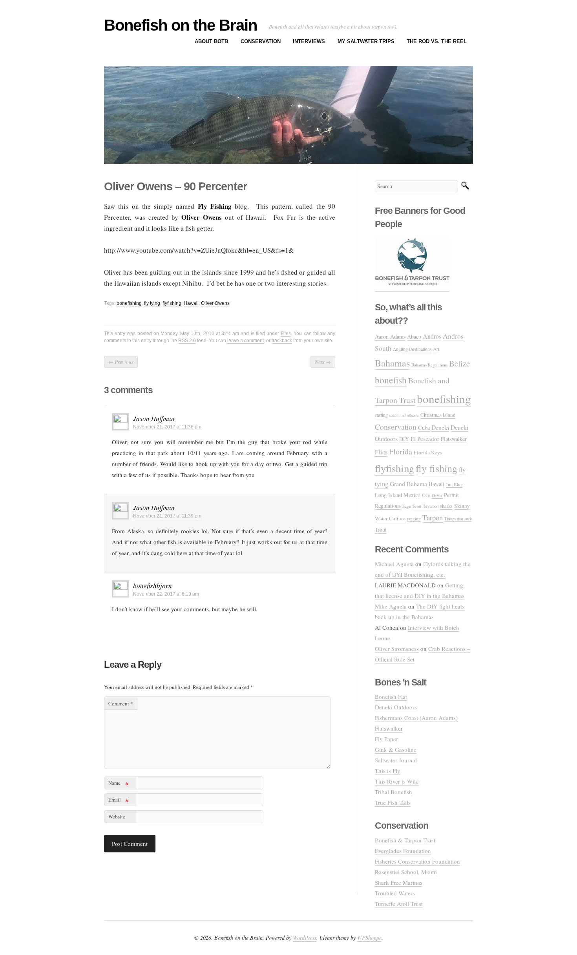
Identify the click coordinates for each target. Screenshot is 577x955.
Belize (459, 363)
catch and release (404, 415)
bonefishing (129, 303)
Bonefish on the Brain (180, 25)
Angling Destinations (412, 349)
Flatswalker (454, 439)
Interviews (309, 41)
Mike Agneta (391, 606)
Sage (406, 506)
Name (118, 784)
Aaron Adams (390, 336)
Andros (432, 336)
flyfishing (172, 303)
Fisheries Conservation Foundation (417, 861)
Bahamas (392, 362)
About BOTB (211, 41)
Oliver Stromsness (397, 648)
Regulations (388, 505)
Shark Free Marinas (398, 882)
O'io (426, 495)
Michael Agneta (394, 564)
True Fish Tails (393, 802)
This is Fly (387, 771)
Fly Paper (386, 739)
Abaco (414, 336)
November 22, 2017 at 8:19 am (166, 594)
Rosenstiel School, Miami (406, 872)
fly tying (152, 303)
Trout (381, 529)
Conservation (261, 41)
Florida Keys (428, 452)
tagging (414, 518)
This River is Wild (397, 781)
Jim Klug (454, 484)
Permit (451, 495)
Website (116, 816)
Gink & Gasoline (395, 749)
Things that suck (458, 518)
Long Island (388, 495)
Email (118, 801)
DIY (404, 439)
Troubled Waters (395, 893)
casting (381, 415)
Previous (120, 361)
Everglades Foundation (403, 851)
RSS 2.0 (187, 340)
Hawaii (191, 303)
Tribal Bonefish (393, 792)
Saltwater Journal (396, 760)
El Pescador (425, 439)
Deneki (440, 427)
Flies (286, 333)
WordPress (304, 937)
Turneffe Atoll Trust (399, 904)
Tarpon (432, 517)
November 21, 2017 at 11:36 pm (167, 427)
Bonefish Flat (391, 696)
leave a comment (245, 340)
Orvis (437, 495)
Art (436, 349)
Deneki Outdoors (396, 707)
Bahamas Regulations (429, 365)
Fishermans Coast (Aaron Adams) (416, 718)
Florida (400, 451)
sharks (446, 506)
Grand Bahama (408, 483)
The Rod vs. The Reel (437, 41)
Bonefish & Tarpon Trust (405, 840)
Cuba (424, 427)
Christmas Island (438, 414)
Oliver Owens (215, 303)
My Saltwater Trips (366, 41)
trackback (282, 340)
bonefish (391, 380)
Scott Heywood (425, 506)
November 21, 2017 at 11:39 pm (167, 516)
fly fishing (436, 468)
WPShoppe (369, 937)
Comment (120, 703)
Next (323, 361)
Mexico (412, 495)
